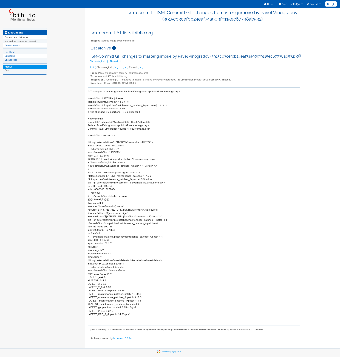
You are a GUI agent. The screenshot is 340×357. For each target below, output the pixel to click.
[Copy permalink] (298, 56)
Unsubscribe (11, 59)
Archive (8, 66)
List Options (15, 32)
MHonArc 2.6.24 (122, 338)
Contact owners (13, 45)
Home (270, 4)
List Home (10, 52)
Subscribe (10, 56)
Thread (114, 61)
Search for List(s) (290, 4)
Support (313, 4)
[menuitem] (268, 4)
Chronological (98, 61)
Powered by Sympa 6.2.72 (172, 352)
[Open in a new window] (114, 48)
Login (332, 4)
